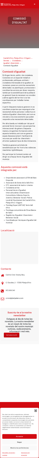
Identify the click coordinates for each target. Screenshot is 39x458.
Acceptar (19, 436)
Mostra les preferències (19, 448)
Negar (19, 442)
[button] (36, 410)
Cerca (31, 18)
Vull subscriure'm (11, 335)
